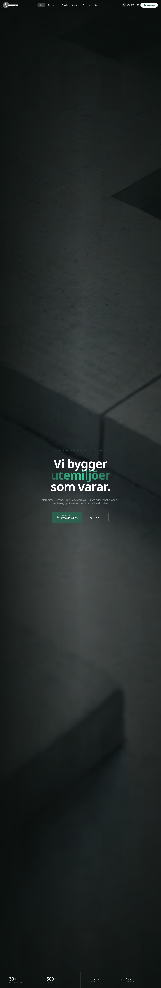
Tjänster (51, 5)
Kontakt (98, 5)
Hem (41, 5)
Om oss (75, 5)
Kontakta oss (149, 5)
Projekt (65, 5)
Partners (86, 5)
